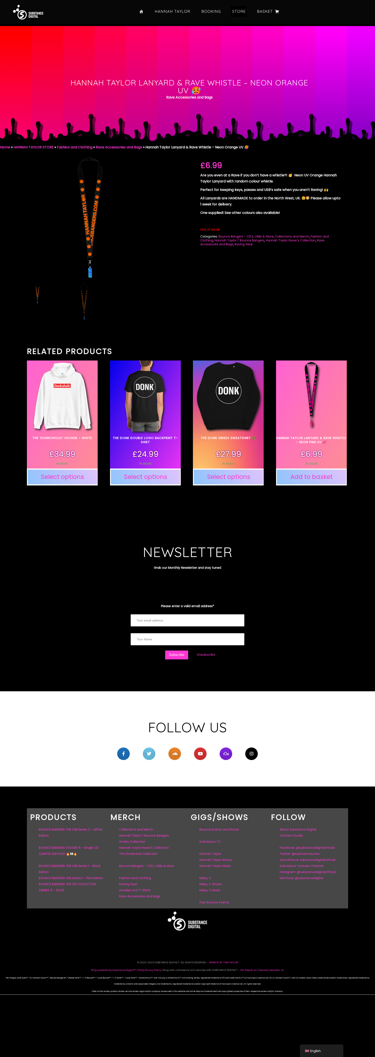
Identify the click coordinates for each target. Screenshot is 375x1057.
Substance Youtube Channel (302, 866)
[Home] (141, 11)
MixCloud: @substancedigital (301, 878)
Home (5, 147)
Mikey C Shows (210, 884)
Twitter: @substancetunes (300, 854)
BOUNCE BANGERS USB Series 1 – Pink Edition (71, 878)
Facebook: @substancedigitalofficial (307, 848)
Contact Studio (291, 835)
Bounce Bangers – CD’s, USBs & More (146, 866)
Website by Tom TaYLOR (223, 962)
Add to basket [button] (311, 477)
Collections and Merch (292, 236)
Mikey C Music (210, 890)
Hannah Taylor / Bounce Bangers (239, 240)
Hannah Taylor (172, 11)
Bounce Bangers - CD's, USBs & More (246, 236)
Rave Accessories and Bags (119, 147)
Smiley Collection (132, 841)
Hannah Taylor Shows (215, 860)
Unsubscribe (206, 654)
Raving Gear (244, 244)
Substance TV (209, 841)
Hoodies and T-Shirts (135, 890)
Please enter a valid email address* (187, 606)
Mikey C (205, 878)
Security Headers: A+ (271, 970)
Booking (211, 11)
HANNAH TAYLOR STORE (33, 147)
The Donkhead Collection (138, 854)
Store (239, 11)
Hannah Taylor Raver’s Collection (144, 848)
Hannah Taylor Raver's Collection (291, 240)
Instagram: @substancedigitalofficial (308, 872)
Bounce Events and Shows (219, 829)
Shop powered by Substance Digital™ (113, 970)
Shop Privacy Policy (149, 970)
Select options (62, 477)
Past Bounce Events (214, 902)
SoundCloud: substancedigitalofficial (307, 860)
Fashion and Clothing (74, 147)
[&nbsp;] (123, 753)
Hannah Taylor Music (215, 866)
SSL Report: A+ (248, 970)
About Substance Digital (298, 829)
